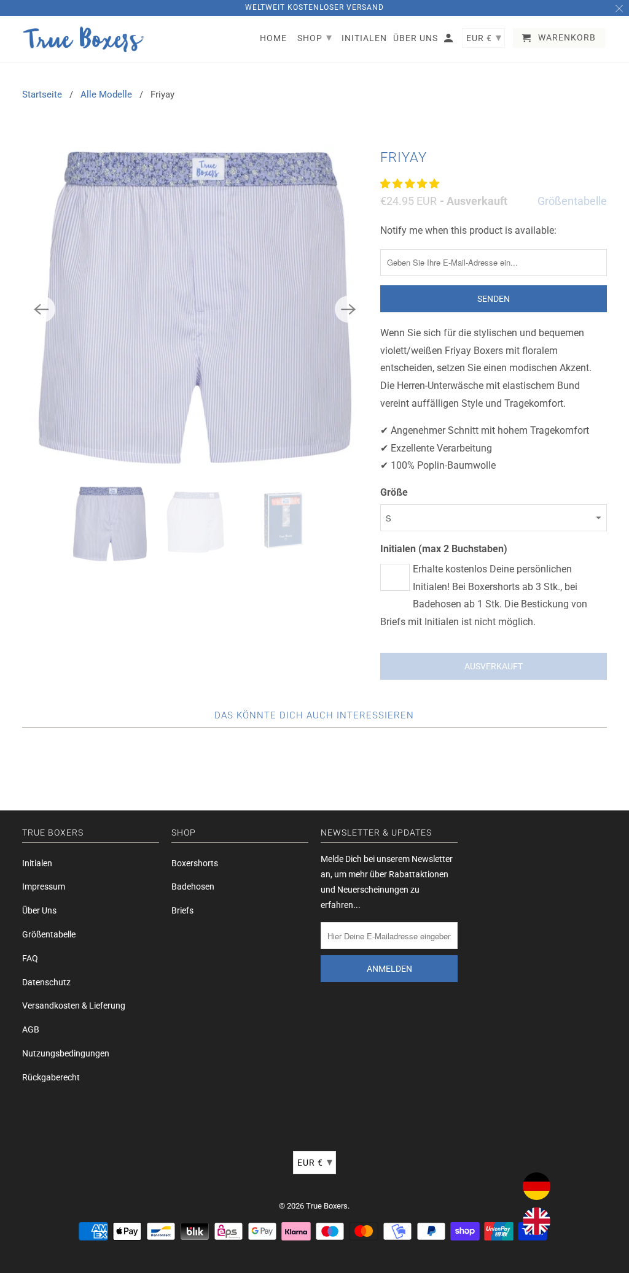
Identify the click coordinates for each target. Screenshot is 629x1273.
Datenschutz (46, 982)
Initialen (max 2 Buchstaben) (443, 549)
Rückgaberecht (51, 1077)
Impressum (43, 886)
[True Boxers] (83, 39)
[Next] (348, 309)
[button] (411, 184)
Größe (394, 492)
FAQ (30, 958)
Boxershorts (194, 863)
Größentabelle (572, 200)
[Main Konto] (449, 40)
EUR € (315, 1161)
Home (273, 38)
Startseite (42, 94)
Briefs (182, 910)
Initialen (37, 863)
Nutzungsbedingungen (65, 1053)
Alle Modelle (106, 94)
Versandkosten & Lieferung (73, 1005)
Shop (314, 37)
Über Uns (39, 910)
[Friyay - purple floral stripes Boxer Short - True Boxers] (195, 309)
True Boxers (327, 1205)
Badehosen (192, 886)
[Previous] (41, 309)
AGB (30, 1029)
